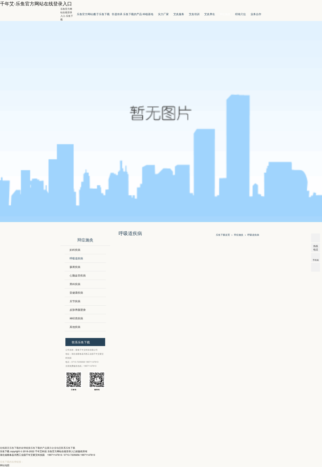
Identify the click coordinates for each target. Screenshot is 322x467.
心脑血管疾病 (78, 275)
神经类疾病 (76, 318)
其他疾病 (75, 327)
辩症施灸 (225, 14)
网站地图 (4, 465)
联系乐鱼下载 (68, 447)
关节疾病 (75, 301)
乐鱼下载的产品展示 (132, 16)
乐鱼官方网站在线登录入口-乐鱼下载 (66, 14)
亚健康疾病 (76, 292)
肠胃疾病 (75, 267)
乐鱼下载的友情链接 (20, 447)
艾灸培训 (194, 14)
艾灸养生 (209, 14)
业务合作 (256, 14)
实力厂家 (163, 14)
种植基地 (148, 14)
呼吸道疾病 (76, 258)
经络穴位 (240, 14)
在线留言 (4, 447)
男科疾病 (75, 284)
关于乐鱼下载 (102, 14)
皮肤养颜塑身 (78, 310)
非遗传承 (117, 14)
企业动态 (56, 447)
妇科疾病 (75, 250)
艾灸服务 (178, 14)
